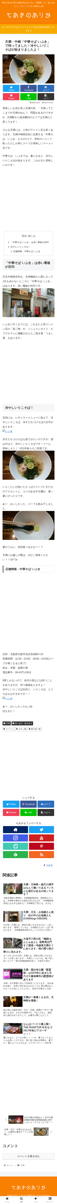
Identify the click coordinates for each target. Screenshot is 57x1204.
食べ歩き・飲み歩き (23, 723)
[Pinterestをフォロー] (41, 846)
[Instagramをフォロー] (15, 837)
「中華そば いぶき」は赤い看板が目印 (29, 242)
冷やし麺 (22, 729)
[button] (51, 628)
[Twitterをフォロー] (41, 829)
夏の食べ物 (36, 729)
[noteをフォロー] (15, 846)
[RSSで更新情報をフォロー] (41, 854)
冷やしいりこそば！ (20, 247)
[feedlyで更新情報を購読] (15, 854)
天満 (8, 723)
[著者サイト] (15, 829)
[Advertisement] (28, 199)
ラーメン (9, 729)
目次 (24, 236)
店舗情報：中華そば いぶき (26, 251)
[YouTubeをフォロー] (41, 837)
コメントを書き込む (28, 1156)
